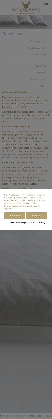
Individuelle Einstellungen (17, 222)
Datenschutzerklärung (36, 222)
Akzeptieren (15, 215)
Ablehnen (36, 215)
